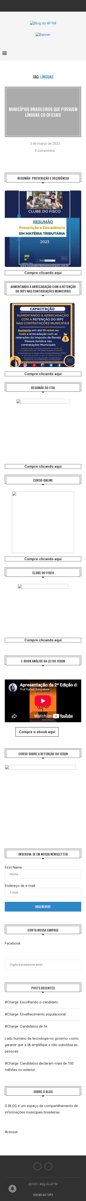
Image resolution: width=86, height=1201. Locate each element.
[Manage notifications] (12, 1188)
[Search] (81, 53)
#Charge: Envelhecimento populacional (35, 1014)
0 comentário (45, 151)
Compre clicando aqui (43, 273)
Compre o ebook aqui (37, 732)
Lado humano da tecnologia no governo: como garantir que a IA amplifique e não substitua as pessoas (42, 1044)
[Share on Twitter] (46, 158)
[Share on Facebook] (40, 158)
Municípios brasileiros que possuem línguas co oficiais (43, 112)
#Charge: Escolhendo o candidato (31, 1002)
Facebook (12, 943)
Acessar (11, 1132)
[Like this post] (33, 158)
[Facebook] (40, 5)
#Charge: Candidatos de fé (26, 1026)
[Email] (46, 5)
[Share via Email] (53, 158)
